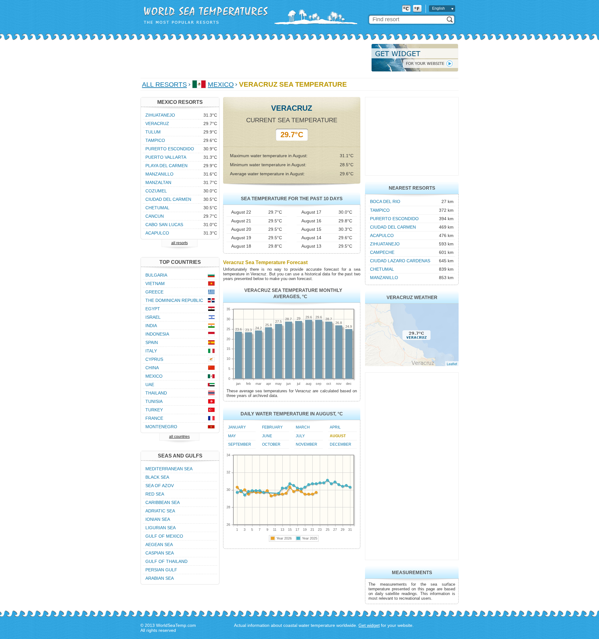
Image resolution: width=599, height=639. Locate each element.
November (306, 444)
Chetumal (382, 269)
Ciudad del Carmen (393, 227)
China (152, 367)
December (340, 444)
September (239, 444)
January (237, 427)
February (272, 427)
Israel (153, 317)
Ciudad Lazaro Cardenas (400, 260)
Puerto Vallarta (165, 157)
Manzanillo (384, 277)
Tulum (153, 131)
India (151, 325)
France (154, 418)
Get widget (369, 625)
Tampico (380, 210)
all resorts (179, 243)
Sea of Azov (159, 485)
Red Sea (154, 493)
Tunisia (154, 401)
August (338, 436)
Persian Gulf (161, 569)
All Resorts (164, 84)
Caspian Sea (159, 552)
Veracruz (157, 123)
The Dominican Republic (174, 300)
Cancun (154, 216)
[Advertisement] (254, 58)
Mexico (221, 84)
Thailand (156, 392)
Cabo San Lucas (164, 224)
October (271, 444)
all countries (179, 436)
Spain (151, 342)
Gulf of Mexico (164, 536)
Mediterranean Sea (168, 468)
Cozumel (156, 190)
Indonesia (157, 334)
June (267, 436)
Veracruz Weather (412, 297)
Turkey (154, 409)
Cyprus (154, 359)
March (303, 427)
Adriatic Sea (160, 510)
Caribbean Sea (162, 502)
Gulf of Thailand (166, 561)
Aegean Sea (159, 544)
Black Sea (157, 477)
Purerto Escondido (394, 218)
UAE (149, 384)
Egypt (152, 308)
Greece (154, 291)
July (300, 436)
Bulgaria (156, 275)
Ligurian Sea (160, 527)
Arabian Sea (159, 578)
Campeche (382, 252)
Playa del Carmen (166, 165)
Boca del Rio (385, 201)
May (232, 436)
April (335, 427)
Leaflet (452, 363)
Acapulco (382, 235)
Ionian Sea (157, 519)
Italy (151, 350)
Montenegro (161, 426)
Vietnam (155, 283)
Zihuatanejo (385, 243)
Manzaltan (158, 182)
